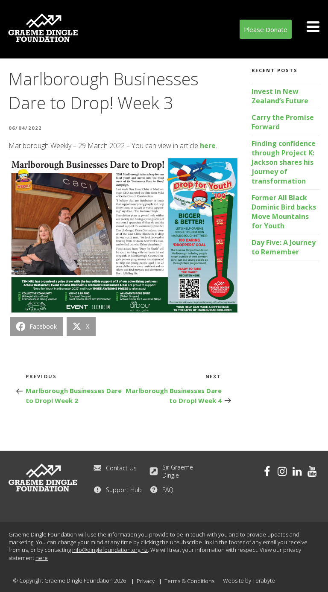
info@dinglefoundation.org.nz (110, 550)
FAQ (167, 490)
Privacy (146, 581)
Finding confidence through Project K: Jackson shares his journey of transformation (284, 162)
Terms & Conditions (189, 581)
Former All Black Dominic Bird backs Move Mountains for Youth (284, 211)
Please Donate (265, 29)
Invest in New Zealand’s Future (280, 96)
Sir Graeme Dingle (177, 471)
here (208, 145)
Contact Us (121, 468)
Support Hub (124, 490)
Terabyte (263, 580)
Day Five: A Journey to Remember (284, 247)
